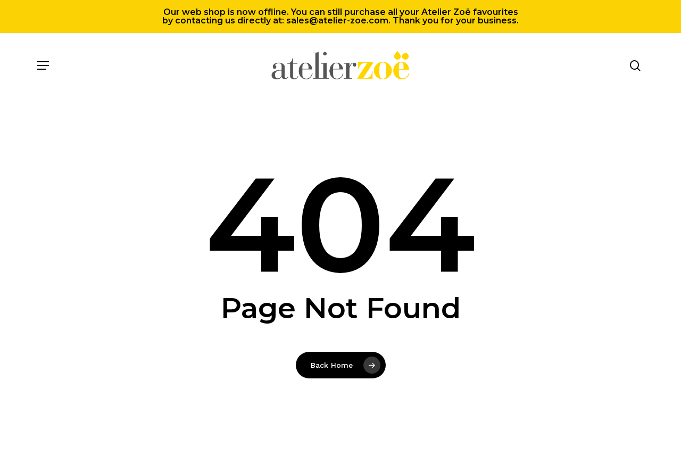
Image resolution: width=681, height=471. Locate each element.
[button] (43, 65)
